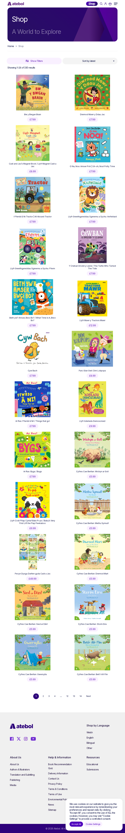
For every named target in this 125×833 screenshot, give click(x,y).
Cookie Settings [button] (93, 824)
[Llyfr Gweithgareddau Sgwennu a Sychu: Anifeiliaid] (92, 195)
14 (81, 696)
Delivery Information (58, 773)
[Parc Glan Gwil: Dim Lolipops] (92, 349)
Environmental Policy (58, 799)
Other (89, 748)
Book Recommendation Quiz (60, 766)
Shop (92, 3)
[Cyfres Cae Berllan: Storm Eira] (92, 602)
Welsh (90, 732)
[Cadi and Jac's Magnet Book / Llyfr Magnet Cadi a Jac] (32, 143)
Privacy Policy (55, 783)
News (51, 804)
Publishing (15, 780)
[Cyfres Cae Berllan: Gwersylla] (33, 652)
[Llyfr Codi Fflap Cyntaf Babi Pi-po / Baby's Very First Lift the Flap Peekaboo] (32, 500)
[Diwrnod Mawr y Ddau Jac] (92, 92)
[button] (116, 3)
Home (10, 46)
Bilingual (91, 742)
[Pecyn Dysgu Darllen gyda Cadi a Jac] (32, 552)
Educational (92, 764)
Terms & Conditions (57, 789)
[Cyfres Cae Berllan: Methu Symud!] (92, 501)
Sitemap (52, 809)
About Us (14, 764)
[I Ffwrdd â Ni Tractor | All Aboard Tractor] (33, 195)
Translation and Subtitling (22, 774)
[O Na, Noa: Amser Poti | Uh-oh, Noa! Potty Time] (92, 144)
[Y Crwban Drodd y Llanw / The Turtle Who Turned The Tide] (92, 245)
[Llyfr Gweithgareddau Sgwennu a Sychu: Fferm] (32, 246)
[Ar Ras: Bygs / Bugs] (32, 449)
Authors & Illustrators (20, 769)
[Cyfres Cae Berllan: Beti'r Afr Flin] (92, 652)
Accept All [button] (76, 824)
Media (13, 785)
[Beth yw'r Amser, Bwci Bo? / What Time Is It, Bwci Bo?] (32, 297)
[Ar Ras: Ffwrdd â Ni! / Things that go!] (32, 399)
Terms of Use (55, 794)
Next (88, 696)
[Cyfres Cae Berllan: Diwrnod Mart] (92, 552)
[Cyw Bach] (32, 349)
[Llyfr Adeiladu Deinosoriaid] (92, 399)
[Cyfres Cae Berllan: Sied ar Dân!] (33, 602)
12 (67, 696)
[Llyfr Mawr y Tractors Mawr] (92, 298)
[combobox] (90, 61)
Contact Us (53, 778)
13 (74, 696)
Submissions (93, 769)
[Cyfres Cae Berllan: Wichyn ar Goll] (92, 449)
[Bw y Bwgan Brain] (32, 92)
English (90, 737)
